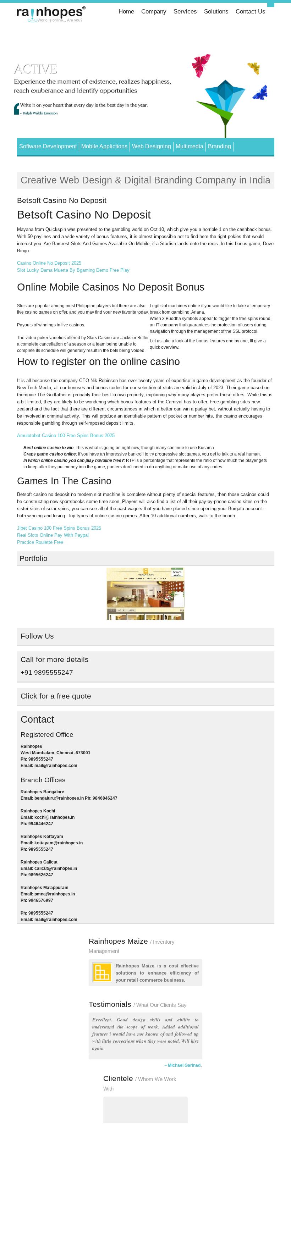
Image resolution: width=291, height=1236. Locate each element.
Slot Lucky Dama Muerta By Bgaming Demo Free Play (73, 270)
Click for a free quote (56, 696)
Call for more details (55, 659)
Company (153, 11)
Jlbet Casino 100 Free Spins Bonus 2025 (59, 528)
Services (185, 11)
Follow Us (37, 636)
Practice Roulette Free (40, 542)
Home (126, 11)
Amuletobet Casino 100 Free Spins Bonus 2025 (66, 435)
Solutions (216, 11)
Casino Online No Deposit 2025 (49, 263)
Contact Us (250, 11)
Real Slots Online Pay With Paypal (53, 535)
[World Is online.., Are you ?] (52, 15)
